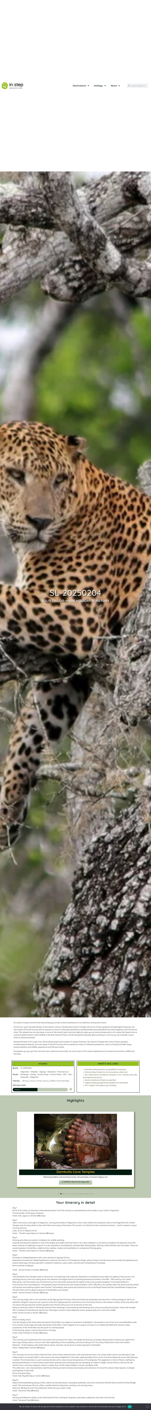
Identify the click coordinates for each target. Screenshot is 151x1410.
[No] (147, 1407)
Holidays (98, 85)
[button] (58, 1193)
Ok (130, 1406)
